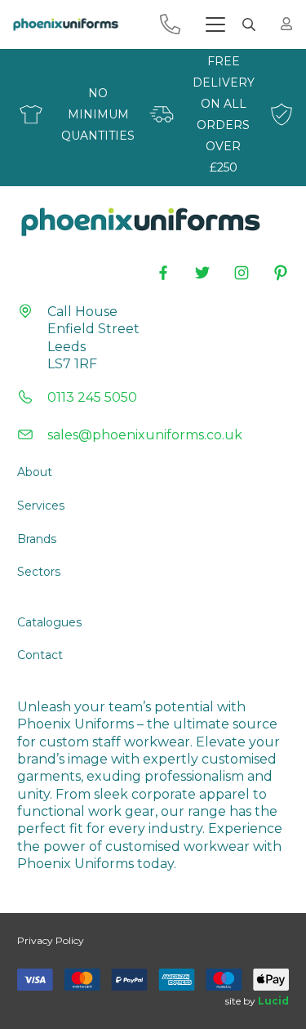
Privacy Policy (50, 940)
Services (40, 505)
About (34, 472)
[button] (215, 24)
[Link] (170, 23)
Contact (40, 655)
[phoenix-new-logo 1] (65, 24)
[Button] (287, 24)
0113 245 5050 (92, 397)
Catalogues (49, 622)
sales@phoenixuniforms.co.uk (144, 435)
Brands (36, 539)
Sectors (38, 571)
